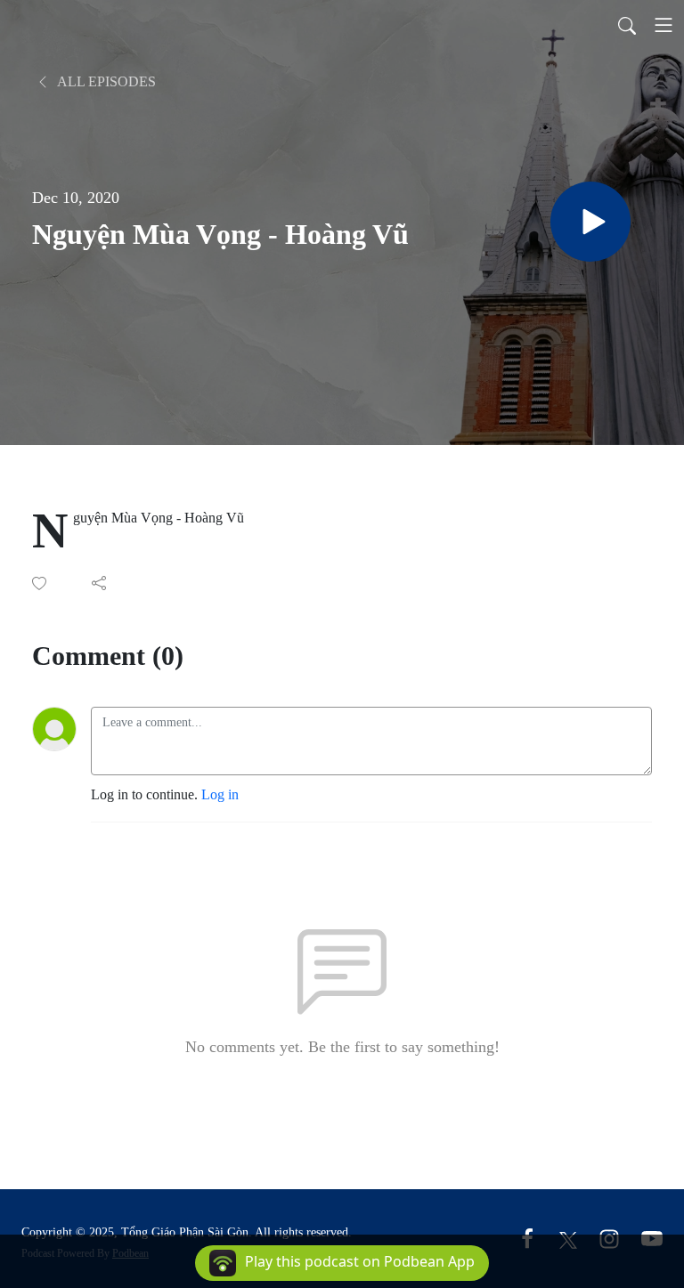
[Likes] (40, 583)
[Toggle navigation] (663, 25)
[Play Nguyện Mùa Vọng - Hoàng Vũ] (590, 222)
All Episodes (105, 81)
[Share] (100, 583)
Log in (220, 794)
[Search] (627, 25)
